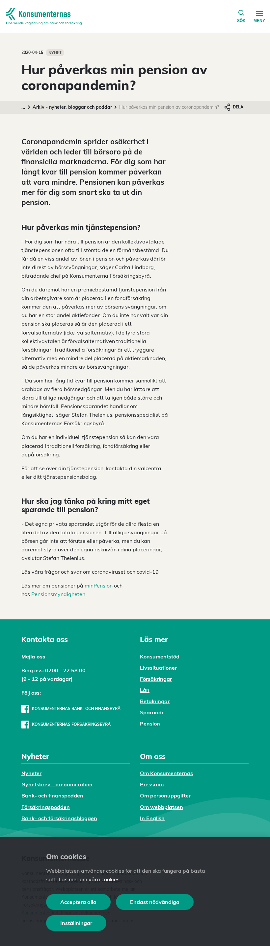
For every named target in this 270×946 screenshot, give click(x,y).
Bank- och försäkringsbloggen (59, 818)
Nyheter (31, 773)
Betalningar (155, 701)
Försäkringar (156, 679)
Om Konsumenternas (166, 773)
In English (152, 818)
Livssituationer (158, 667)
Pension (150, 723)
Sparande (152, 712)
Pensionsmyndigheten (58, 594)
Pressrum (152, 784)
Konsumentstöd (159, 656)
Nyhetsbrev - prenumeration (57, 784)
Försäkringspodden (45, 807)
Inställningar (76, 923)
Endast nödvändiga (154, 902)
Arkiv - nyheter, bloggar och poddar (72, 107)
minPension (99, 585)
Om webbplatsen (161, 807)
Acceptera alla (78, 902)
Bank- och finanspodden (52, 795)
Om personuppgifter (165, 795)
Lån (144, 690)
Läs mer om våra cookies (89, 879)
